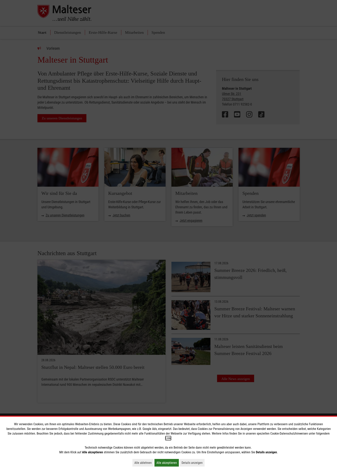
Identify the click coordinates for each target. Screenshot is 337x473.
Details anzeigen (193, 463)
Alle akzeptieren (167, 463)
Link (168, 438)
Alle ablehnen (144, 463)
